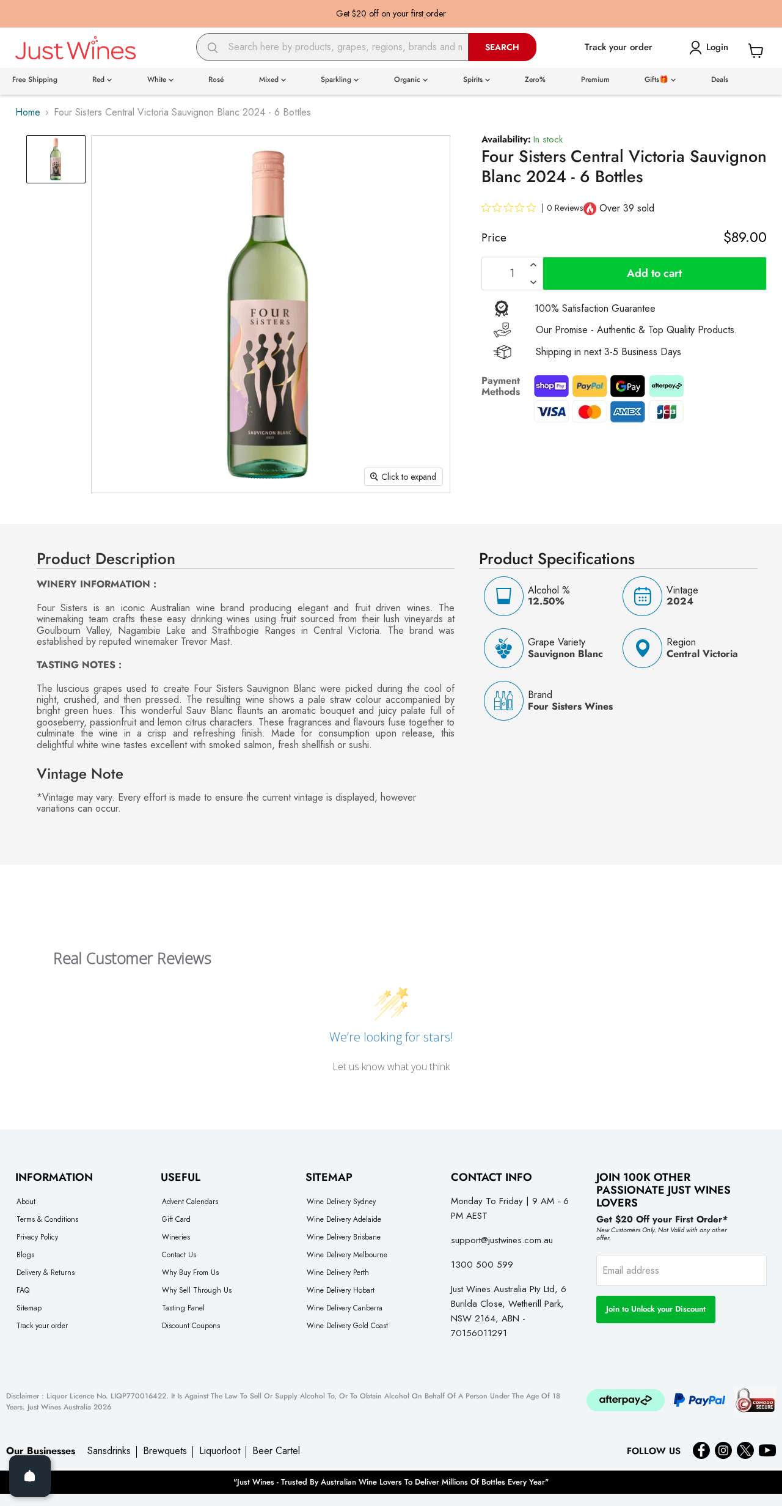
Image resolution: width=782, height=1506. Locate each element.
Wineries (176, 1237)
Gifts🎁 (658, 79)
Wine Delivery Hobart (341, 1290)
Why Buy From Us (190, 1272)
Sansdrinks (109, 1450)
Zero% (535, 79)
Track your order (42, 1325)
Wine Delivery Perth (338, 1272)
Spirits (474, 79)
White (158, 79)
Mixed (270, 79)
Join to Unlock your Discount (656, 1309)
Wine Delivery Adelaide (344, 1219)
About (25, 1201)
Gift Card (176, 1219)
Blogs (25, 1254)
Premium (595, 79)
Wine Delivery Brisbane (344, 1237)
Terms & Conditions (47, 1219)
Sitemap (29, 1307)
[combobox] (332, 47)
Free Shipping (34, 79)
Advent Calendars (190, 1201)
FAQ (22, 1290)
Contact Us (179, 1254)
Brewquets (165, 1450)
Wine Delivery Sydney (341, 1201)
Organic (408, 79)
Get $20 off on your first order (391, 13)
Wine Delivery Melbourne (347, 1254)
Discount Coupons (191, 1325)
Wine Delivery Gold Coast (347, 1325)
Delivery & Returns (45, 1272)
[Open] (30, 1476)
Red (99, 79)
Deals (719, 79)
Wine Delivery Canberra (344, 1307)
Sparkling (337, 79)
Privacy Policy (37, 1237)
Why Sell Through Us (197, 1290)
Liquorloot (219, 1450)
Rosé (216, 79)
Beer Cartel (276, 1450)
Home (27, 112)
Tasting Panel (183, 1307)
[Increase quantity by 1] (533, 264)
